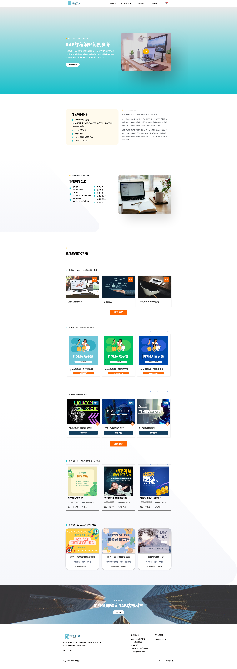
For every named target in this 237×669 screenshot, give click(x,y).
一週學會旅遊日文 (154, 557)
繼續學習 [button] (83, 373)
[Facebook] (64, 650)
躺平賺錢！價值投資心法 (115, 497)
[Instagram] (67, 650)
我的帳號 (154, 3)
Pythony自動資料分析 (114, 427)
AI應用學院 (135, 645)
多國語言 (108, 301)
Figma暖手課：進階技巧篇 (116, 369)
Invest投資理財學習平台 (140, 648)
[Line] (71, 650)
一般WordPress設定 (149, 301)
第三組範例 (140, 3)
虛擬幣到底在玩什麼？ (150, 497)
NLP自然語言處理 (147, 427)
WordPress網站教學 (138, 639)
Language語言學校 (138, 652)
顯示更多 (118, 312)
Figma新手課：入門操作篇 (81, 369)
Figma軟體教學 (136, 642)
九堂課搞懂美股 (75, 497)
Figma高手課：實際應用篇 (151, 369)
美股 (85, 507)
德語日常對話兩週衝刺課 (82, 557)
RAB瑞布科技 (169, 661)
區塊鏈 (158, 507)
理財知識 (123, 507)
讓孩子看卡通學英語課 (118, 557)
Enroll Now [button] (118, 373)
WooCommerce (76, 301)
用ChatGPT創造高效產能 (80, 427)
